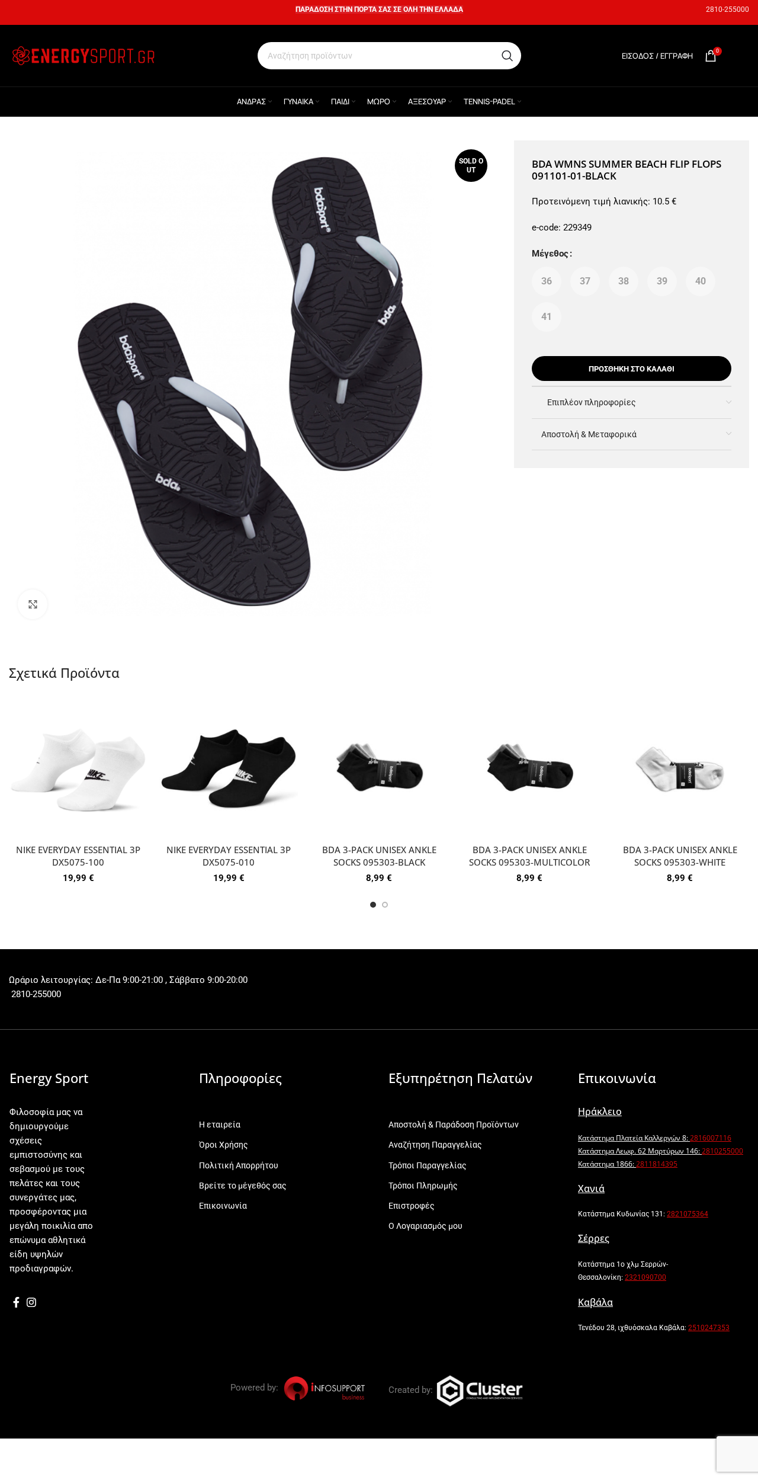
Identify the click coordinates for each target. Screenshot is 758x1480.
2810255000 (722, 1151)
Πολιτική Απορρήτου (238, 1165)
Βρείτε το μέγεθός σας (243, 1185)
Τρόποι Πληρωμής (423, 1185)
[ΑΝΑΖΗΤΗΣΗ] (507, 55)
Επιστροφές (411, 1205)
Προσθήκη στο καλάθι (632, 368)
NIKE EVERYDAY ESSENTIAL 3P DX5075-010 (228, 856)
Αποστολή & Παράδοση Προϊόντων (453, 1124)
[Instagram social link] (31, 1302)
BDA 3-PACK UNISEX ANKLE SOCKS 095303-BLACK (379, 856)
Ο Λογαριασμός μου (425, 1226)
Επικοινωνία (223, 1205)
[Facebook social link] (16, 1302)
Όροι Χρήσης (223, 1144)
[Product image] (78, 769)
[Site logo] (83, 55)
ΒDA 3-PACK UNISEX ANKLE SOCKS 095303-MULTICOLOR (529, 856)
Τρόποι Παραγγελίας (427, 1165)
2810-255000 (727, 9)
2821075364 (687, 1214)
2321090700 (645, 1277)
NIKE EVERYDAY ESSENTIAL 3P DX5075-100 (78, 856)
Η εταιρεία (219, 1124)
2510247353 (709, 1328)
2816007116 (710, 1138)
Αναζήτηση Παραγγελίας (435, 1144)
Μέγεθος (550, 253)
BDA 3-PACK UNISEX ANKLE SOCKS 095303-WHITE (680, 856)
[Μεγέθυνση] (32, 604)
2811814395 (656, 1164)
